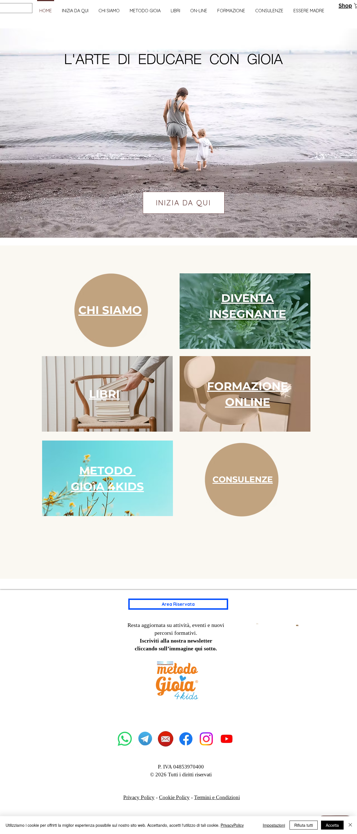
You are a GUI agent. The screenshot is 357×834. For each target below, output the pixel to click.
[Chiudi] (350, 825)
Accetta (332, 825)
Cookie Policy (174, 797)
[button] (145, 8)
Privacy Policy (139, 797)
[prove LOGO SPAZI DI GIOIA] (226, 739)
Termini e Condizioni (217, 797)
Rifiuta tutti (303, 825)
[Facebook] (186, 739)
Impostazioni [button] (274, 825)
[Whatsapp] (125, 739)
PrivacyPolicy (232, 825)
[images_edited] (165, 739)
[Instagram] (206, 739)
